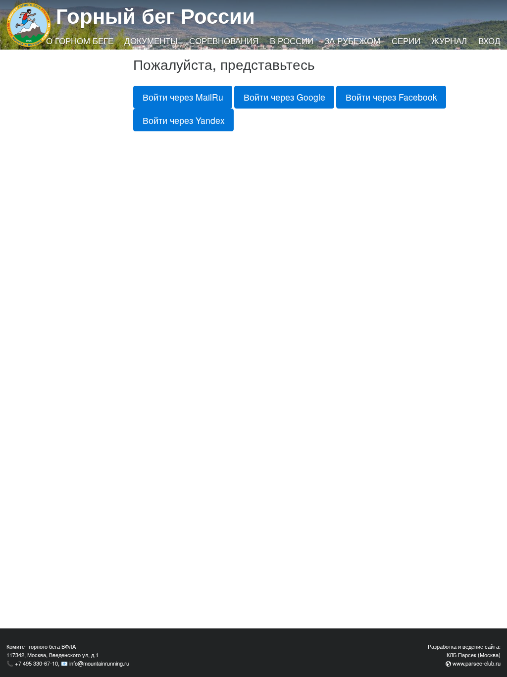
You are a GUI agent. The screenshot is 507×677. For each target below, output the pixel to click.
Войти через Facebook (391, 97)
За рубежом (352, 41)
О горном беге (79, 41)
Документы (151, 41)
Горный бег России (155, 15)
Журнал (449, 41)
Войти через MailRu (183, 97)
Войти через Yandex (184, 120)
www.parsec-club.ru (477, 663)
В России (291, 41)
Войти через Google (284, 97)
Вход (489, 41)
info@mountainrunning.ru (99, 663)
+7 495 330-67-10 (36, 663)
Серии (406, 41)
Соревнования (223, 41)
